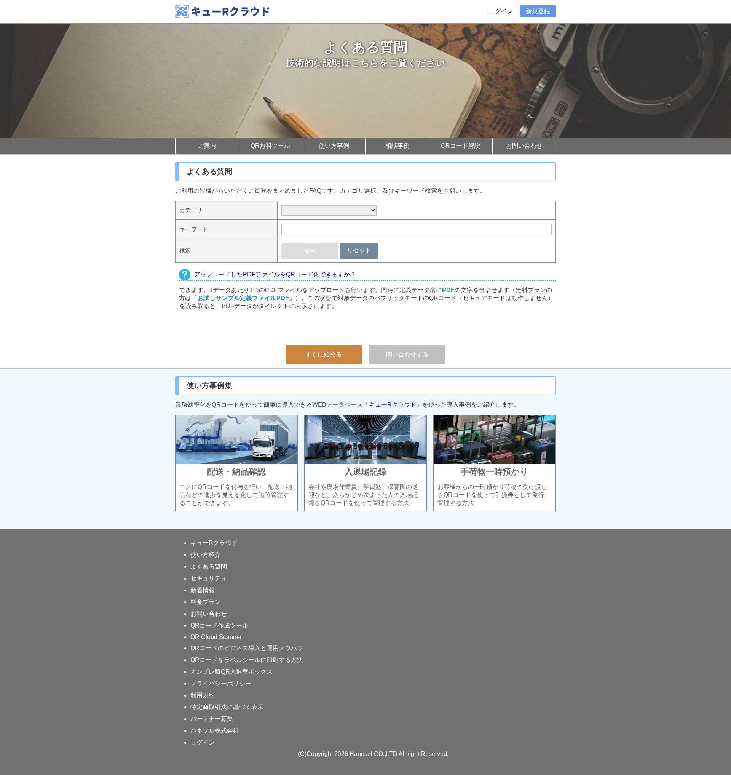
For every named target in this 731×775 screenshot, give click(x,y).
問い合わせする (407, 354)
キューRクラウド (392, 404)
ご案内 (207, 145)
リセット (359, 250)
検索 (310, 250)
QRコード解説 (460, 145)
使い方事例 (334, 145)
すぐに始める (323, 354)
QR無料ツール (270, 145)
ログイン (500, 11)
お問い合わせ (524, 145)
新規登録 (538, 11)
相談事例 (397, 145)
